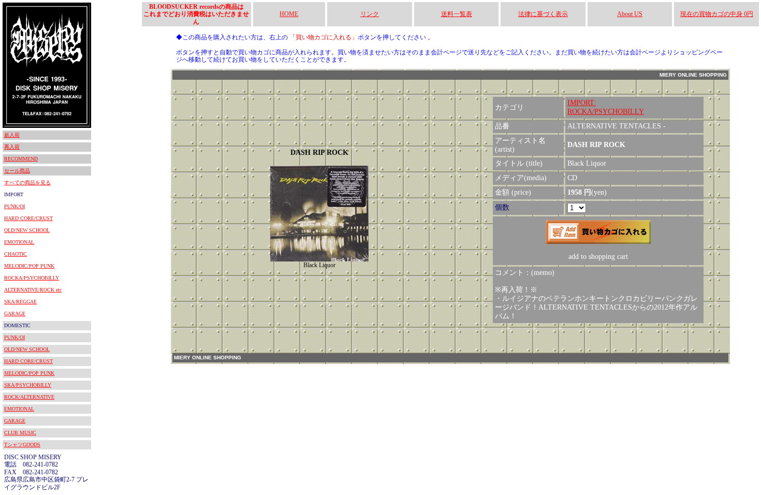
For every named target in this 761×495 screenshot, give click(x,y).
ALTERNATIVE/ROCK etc (33, 290)
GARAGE (14, 313)
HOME (289, 14)
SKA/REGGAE (20, 301)
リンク (369, 14)
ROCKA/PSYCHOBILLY (31, 278)
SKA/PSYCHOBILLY (27, 385)
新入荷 (12, 135)
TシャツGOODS (22, 444)
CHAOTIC (15, 254)
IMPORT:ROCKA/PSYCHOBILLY (605, 107)
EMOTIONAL (19, 242)
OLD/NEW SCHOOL (27, 230)
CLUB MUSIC (20, 432)
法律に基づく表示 (543, 14)
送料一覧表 (456, 14)
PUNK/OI (14, 206)
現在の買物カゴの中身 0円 (716, 14)
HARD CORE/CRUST (28, 218)
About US (629, 14)
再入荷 (12, 147)
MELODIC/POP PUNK (29, 266)
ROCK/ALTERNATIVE (29, 397)
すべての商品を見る (27, 182)
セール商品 (17, 170)
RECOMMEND (21, 159)
